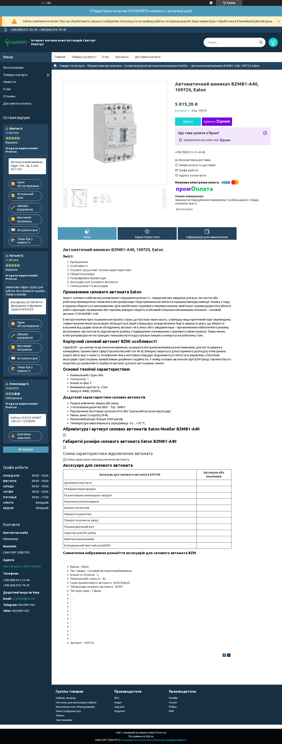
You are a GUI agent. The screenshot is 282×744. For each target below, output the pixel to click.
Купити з (210, 121)
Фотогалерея (13, 67)
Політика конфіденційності (170, 740)
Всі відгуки (26, 449)
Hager (118, 702)
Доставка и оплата (147, 57)
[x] (228, 655)
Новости (9, 81)
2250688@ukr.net (23, 598)
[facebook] (224, 655)
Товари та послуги (71, 65)
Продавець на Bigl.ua (141, 736)
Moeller (173, 697)
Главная (60, 57)
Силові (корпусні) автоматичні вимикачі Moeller (156, 65)
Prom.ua (161, 732)
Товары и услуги (82, 57)
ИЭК (171, 711)
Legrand (119, 706)
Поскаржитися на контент (136, 740)
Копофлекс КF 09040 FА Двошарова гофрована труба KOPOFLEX (27, 306)
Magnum (119, 711)
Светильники (64, 719)
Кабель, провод (66, 697)
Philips (173, 706)
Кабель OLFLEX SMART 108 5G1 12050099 (26, 419)
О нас (105, 57)
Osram (173, 702)
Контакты (122, 57)
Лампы (60, 715)
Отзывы (9, 96)
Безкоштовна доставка (195, 160)
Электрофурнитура (68, 711)
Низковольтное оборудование (75, 706)
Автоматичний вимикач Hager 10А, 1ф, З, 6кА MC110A (27, 165)
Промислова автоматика (104, 65)
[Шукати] (260, 42)
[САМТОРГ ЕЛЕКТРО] (16, 42)
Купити (188, 121)
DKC (117, 697)
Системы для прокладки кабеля (76, 702)
